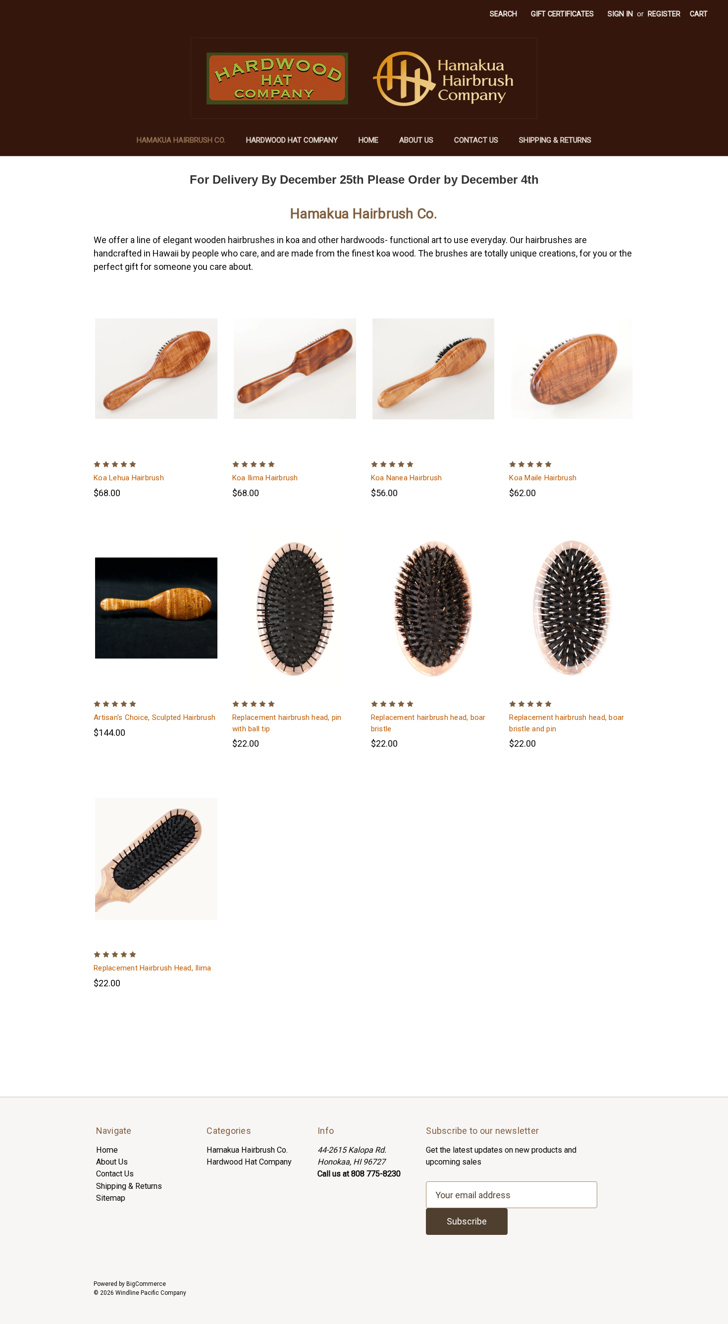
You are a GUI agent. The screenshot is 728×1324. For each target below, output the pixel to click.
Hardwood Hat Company (292, 140)
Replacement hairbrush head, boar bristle (428, 723)
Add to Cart (156, 869)
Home (368, 140)
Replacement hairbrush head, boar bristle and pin (566, 723)
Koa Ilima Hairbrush (265, 477)
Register (664, 14)
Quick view (148, 357)
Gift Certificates (562, 14)
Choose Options (156, 379)
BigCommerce (146, 1283)
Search (503, 14)
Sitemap (110, 1198)
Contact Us (476, 140)
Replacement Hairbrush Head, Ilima (152, 968)
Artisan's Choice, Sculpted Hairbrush (154, 717)
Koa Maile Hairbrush (542, 477)
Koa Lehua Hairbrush (129, 477)
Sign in (620, 14)
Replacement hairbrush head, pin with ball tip (287, 723)
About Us (416, 140)
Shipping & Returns (555, 140)
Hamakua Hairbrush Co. (181, 140)
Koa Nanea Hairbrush (406, 477)
